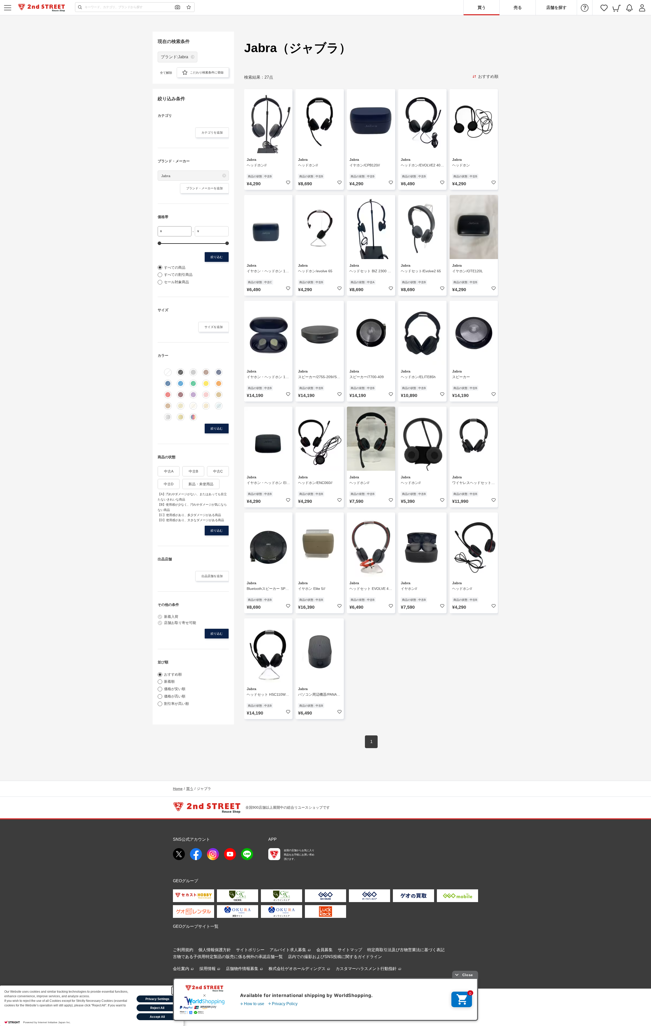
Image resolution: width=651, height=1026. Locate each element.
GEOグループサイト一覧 (195, 926)
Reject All (157, 1008)
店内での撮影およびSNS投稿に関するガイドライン (335, 956)
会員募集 (324, 950)
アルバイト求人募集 (288, 950)
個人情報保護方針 (214, 950)
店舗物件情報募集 (242, 968)
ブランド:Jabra (174, 57)
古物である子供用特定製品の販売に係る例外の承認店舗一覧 (228, 956)
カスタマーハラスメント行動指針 (367, 968)
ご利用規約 (183, 950)
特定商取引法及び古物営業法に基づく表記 (406, 950)
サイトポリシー (250, 950)
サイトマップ (350, 950)
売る (518, 7)
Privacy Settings (157, 999)
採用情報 (208, 968)
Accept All (157, 1017)
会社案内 (181, 968)
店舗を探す (556, 7)
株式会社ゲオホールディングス (298, 968)
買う (482, 7)
